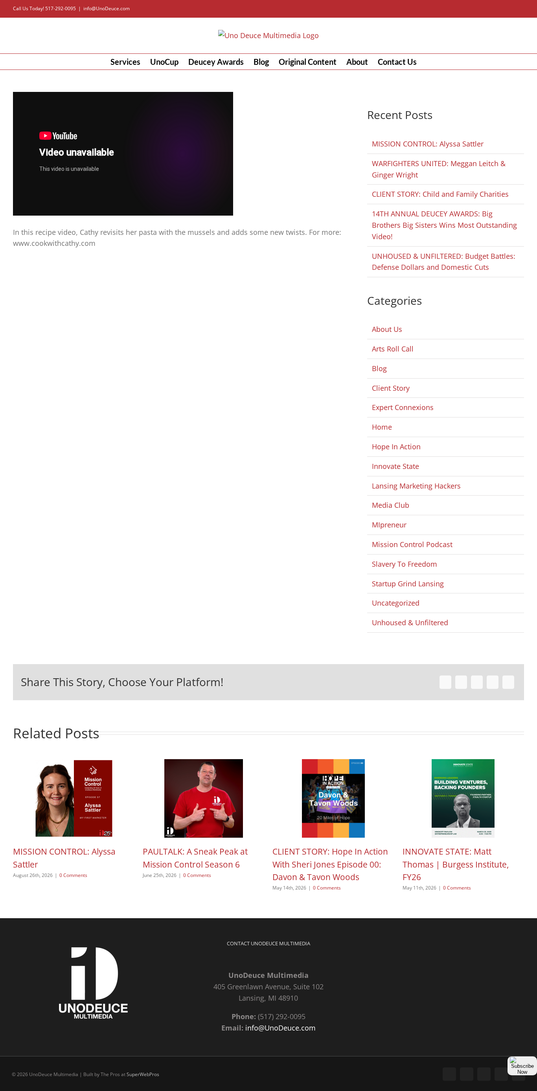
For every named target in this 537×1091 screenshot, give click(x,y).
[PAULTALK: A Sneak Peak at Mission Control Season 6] (203, 764)
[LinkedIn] (477, 682)
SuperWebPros (143, 1074)
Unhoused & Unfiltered (410, 622)
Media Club (390, 505)
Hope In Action (396, 446)
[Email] (508, 682)
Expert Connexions (403, 407)
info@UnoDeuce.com (106, 8)
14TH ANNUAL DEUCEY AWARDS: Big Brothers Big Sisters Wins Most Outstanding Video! (444, 225)
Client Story (391, 388)
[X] (461, 682)
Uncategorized (395, 603)
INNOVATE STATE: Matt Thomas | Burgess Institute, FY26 (456, 864)
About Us (387, 329)
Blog (379, 368)
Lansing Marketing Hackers (416, 486)
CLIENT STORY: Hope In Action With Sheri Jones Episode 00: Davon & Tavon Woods (330, 864)
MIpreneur (389, 524)
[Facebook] (445, 682)
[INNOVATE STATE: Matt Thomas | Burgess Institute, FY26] (463, 764)
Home (382, 427)
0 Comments (73, 875)
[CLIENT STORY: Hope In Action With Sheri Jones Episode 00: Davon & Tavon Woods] (333, 764)
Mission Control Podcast (412, 544)
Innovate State (395, 466)
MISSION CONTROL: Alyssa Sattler (428, 143)
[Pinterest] (492, 682)
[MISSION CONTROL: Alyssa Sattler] (74, 764)
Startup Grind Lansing (408, 583)
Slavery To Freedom (404, 564)
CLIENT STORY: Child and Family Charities (440, 194)
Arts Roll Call (393, 348)
